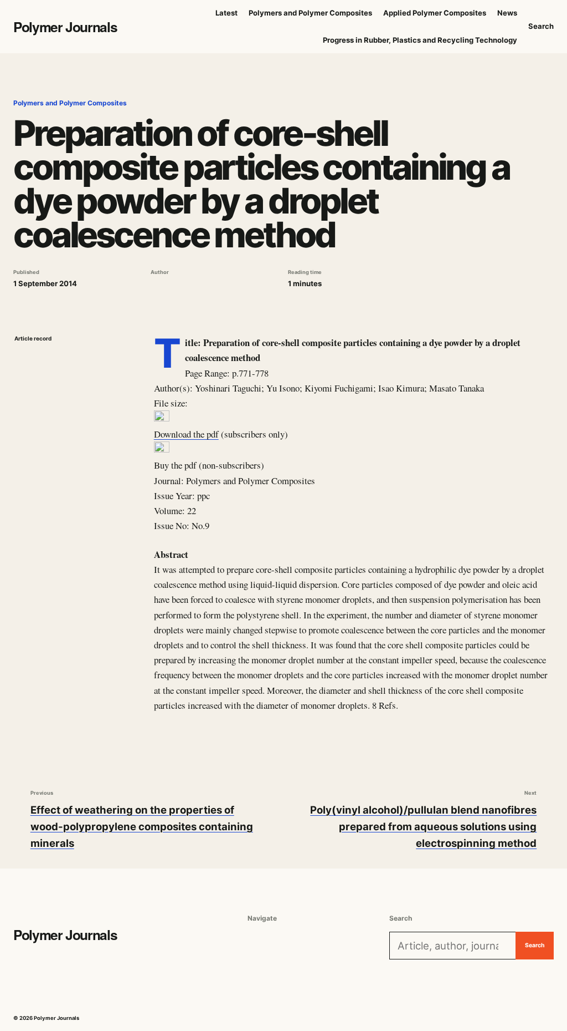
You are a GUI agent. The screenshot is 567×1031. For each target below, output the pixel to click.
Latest (226, 12)
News (507, 12)
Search (541, 26)
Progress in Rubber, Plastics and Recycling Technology (420, 39)
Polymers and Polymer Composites (310, 12)
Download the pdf (186, 434)
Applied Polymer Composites (434, 12)
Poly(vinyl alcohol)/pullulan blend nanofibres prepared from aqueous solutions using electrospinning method (423, 826)
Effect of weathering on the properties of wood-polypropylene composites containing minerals (141, 826)
